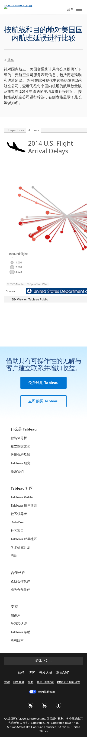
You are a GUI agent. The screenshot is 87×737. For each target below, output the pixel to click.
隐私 (30, 682)
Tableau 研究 (20, 463)
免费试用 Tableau (43, 382)
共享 (10, 60)
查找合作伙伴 (20, 581)
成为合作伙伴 (20, 590)
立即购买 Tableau (43, 401)
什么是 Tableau (24, 429)
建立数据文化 (20, 446)
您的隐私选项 (46, 692)
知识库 (15, 615)
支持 (14, 606)
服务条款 (18, 682)
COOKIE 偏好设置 (68, 682)
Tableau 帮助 (20, 632)
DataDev (17, 522)
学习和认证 (19, 624)
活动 (14, 556)
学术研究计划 (20, 547)
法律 (7, 682)
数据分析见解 (20, 455)
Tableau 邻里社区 (24, 539)
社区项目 (17, 530)
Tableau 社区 (22, 488)
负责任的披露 (45, 682)
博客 (32, 672)
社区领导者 (19, 514)
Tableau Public (22, 497)
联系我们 (17, 471)
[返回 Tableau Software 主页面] (20, 5)
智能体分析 (19, 438)
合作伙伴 (18, 572)
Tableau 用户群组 (24, 505)
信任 (21, 672)
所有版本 (17, 640)
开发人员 (45, 672)
